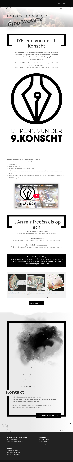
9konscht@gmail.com (48, 415)
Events (27, 405)
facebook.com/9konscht (14, 452)
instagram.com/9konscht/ (14, 454)
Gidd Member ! (36, 303)
